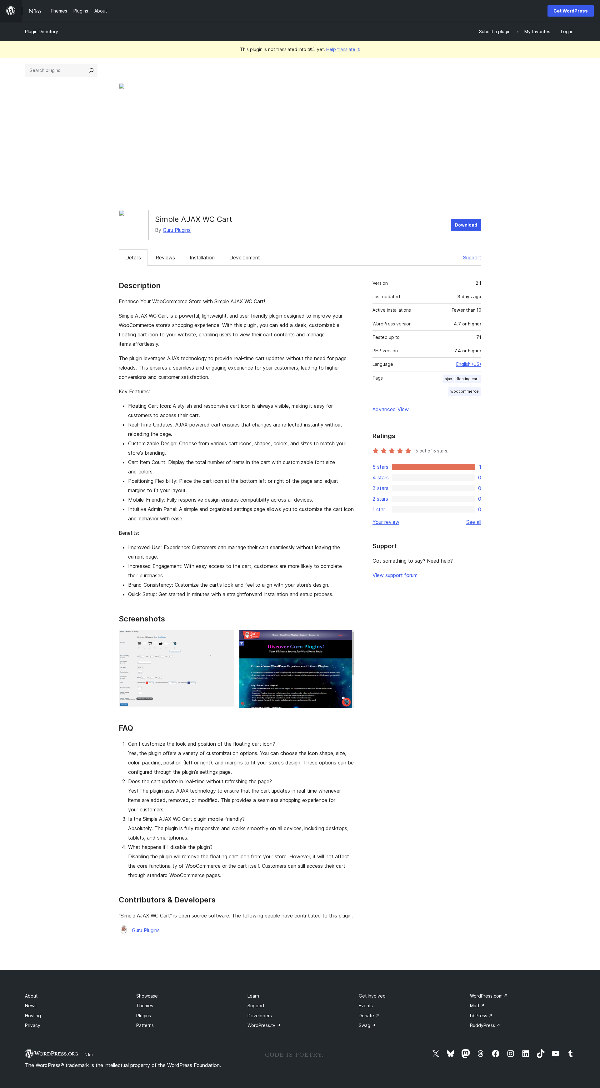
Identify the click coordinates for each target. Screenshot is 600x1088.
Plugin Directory (41, 31)
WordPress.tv (264, 1025)
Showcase (147, 996)
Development (244, 257)
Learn (253, 996)
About (31, 996)
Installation (202, 257)
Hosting (33, 1015)
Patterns (145, 1025)
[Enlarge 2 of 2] (346, 638)
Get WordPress (570, 10)
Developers (260, 1015)
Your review (385, 522)
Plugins (143, 1015)
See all (473, 522)
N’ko (89, 1054)
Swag (367, 1025)
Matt (477, 1005)
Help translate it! (343, 49)
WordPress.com (489, 996)
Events (366, 1005)
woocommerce (464, 391)
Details (133, 257)
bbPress (481, 1015)
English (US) (468, 364)
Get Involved (372, 996)
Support (472, 257)
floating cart (468, 378)
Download (466, 224)
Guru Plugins (177, 230)
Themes (144, 1005)
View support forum (395, 575)
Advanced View (390, 409)
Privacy (32, 1025)
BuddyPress (485, 1025)
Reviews (165, 257)
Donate (369, 1015)
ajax (448, 378)
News (31, 1005)
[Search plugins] (91, 70)
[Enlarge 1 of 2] (225, 638)
